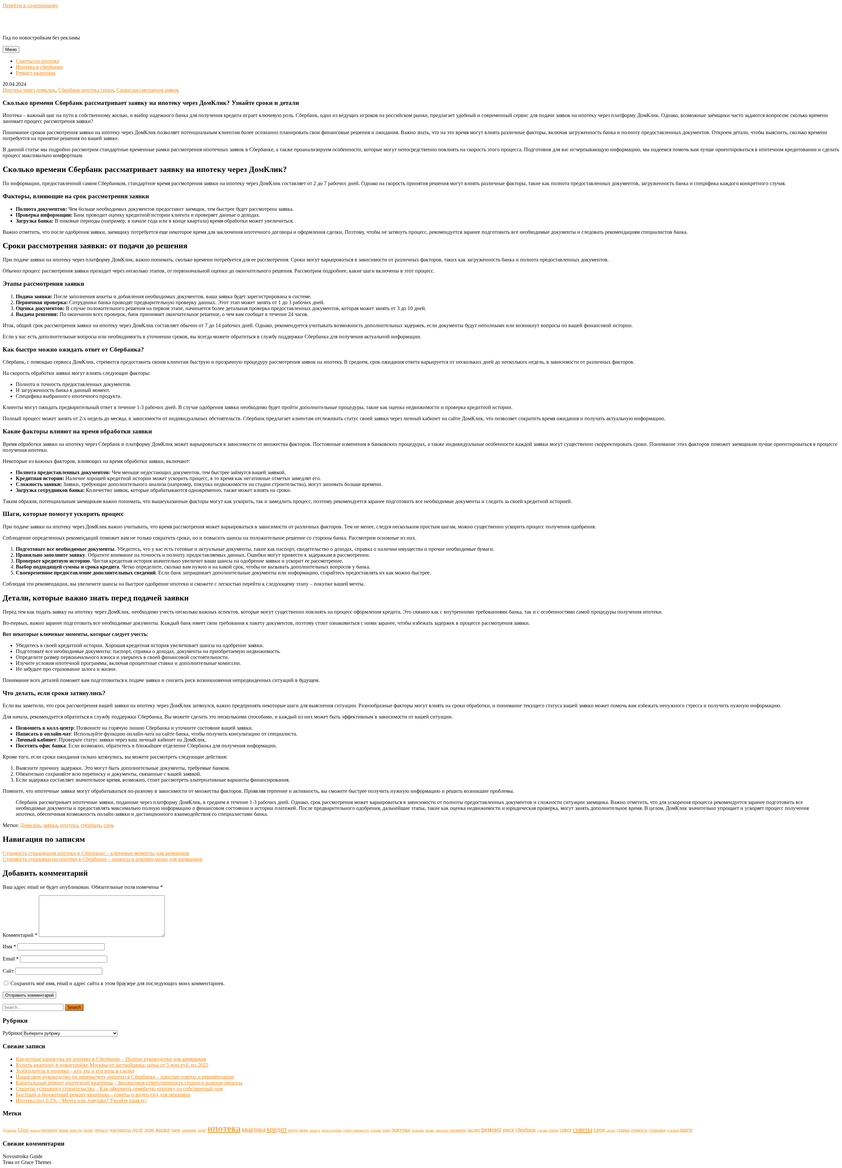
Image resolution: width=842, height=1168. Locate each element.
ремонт (491, 1129)
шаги (686, 1130)
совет (565, 1129)
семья (553, 1130)
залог (201, 1130)
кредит (277, 1129)
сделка (542, 1130)
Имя (9, 946)
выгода (76, 1130)
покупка (400, 1129)
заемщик (189, 1130)
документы (120, 1130)
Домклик (30, 825)
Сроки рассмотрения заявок (147, 90)
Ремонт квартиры (35, 73)
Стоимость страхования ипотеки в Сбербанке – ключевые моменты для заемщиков (96, 853)
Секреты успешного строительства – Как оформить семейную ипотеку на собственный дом (119, 1088)
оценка (375, 1130)
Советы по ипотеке (37, 61)
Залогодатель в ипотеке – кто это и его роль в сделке (75, 1071)
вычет (88, 1130)
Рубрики (12, 1033)
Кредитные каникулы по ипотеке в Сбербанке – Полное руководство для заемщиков (111, 1059)
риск (508, 1130)
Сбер (23, 1129)
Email (11, 958)
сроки (610, 1130)
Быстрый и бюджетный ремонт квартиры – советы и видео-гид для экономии (103, 1094)
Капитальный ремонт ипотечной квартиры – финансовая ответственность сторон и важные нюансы (129, 1082)
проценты (458, 1130)
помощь (417, 1130)
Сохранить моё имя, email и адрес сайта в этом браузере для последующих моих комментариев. (118, 983)
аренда (35, 1130)
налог (303, 1130)
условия (672, 1130)
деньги (101, 1130)
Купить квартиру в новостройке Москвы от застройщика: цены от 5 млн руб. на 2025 (112, 1065)
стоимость (639, 1130)
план (386, 1130)
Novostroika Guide (45, 21)
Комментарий (20, 935)
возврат (49, 1130)
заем (175, 1130)
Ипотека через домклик (29, 90)
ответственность (356, 1130)
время (64, 1130)
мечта (293, 1130)
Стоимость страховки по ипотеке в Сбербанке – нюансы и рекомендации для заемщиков (102, 859)
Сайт (8, 971)
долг (137, 1130)
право (429, 1130)
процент (442, 1130)
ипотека (69, 825)
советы (582, 1129)
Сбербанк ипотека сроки (86, 90)
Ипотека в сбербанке (39, 67)
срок (109, 825)
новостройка (332, 1130)
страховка (657, 1130)
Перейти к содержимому (30, 5)
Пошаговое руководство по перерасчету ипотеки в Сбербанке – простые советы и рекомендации (125, 1077)
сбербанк (91, 825)
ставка (623, 1130)
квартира (253, 1129)
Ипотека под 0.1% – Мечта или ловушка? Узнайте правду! (81, 1100)
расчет (473, 1130)
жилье (162, 1130)
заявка (50, 825)
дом (149, 1130)
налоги (315, 1130)
